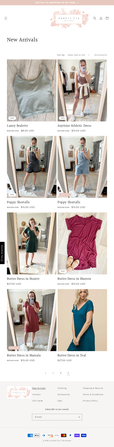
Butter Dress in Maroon (74, 279)
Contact (36, 394)
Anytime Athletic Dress (74, 126)
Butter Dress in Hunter (23, 279)
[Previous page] (46, 373)
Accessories (64, 394)
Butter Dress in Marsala (24, 355)
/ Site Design (65, 441)
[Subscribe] (79, 417)
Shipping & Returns (93, 388)
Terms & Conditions (93, 394)
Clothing (62, 388)
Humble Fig (54, 441)
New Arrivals (38, 388)
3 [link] (68, 373)
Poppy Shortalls (18, 202)
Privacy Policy (90, 400)
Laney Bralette (17, 126)
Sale (60, 400)
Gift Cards (37, 400)
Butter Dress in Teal (72, 355)
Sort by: (61, 55)
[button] (6, 18)
